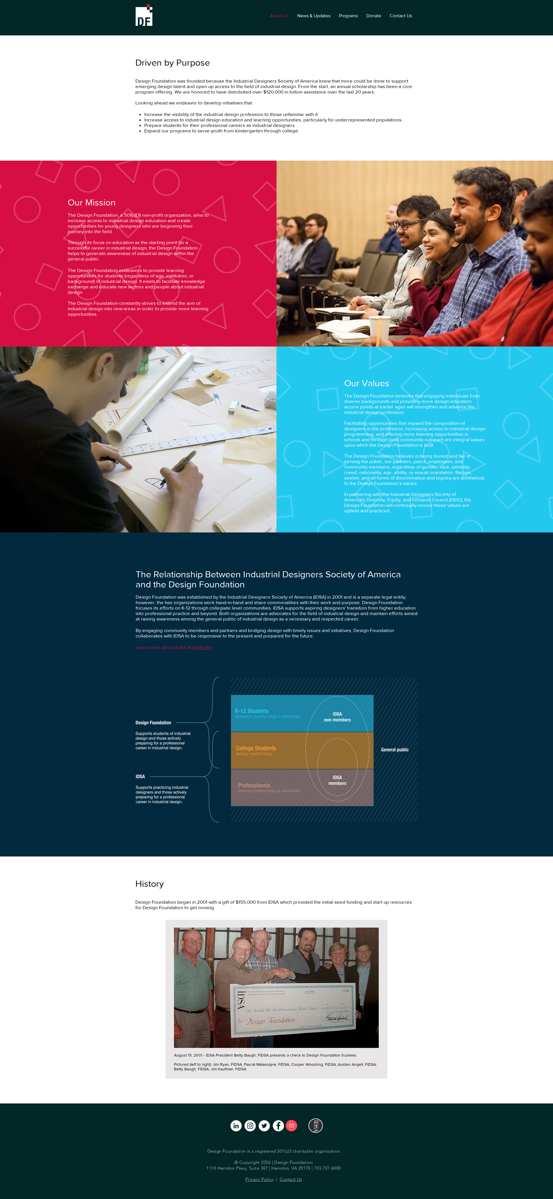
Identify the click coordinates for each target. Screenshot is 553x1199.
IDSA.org (202, 647)
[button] (348, 16)
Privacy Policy (259, 1179)
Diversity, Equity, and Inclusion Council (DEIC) (414, 499)
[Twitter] (264, 1125)
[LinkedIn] (236, 1125)
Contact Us (291, 1179)
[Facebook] (278, 1125)
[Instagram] (250, 1125)
